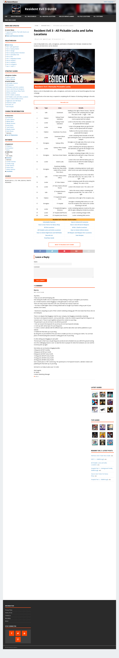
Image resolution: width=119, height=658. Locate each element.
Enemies (8, 158)
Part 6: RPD (9, 56)
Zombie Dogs (10, 163)
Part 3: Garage (10, 51)
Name (35, 262)
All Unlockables (30, 16)
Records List (64, 102)
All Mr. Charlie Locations (79, 227)
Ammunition (9, 148)
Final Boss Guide (10, 20)
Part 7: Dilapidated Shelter (13, 58)
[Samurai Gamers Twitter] (18, 633)
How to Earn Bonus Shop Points (15, 91)
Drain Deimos (10, 165)
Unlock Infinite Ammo (66, 16)
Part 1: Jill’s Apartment (12, 47)
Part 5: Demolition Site (12, 54)
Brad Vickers (9, 125)
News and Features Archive (14, 36)
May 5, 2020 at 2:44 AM (39, 292)
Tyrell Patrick (10, 127)
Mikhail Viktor (10, 121)
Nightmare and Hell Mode (13, 101)
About (6, 621)
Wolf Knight (48, 39)
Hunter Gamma (10, 169)
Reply (37, 376)
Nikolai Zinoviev (10, 123)
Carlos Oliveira (10, 119)
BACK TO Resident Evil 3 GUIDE (64, 244)
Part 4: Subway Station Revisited (15, 53)
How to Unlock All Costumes (79, 222)
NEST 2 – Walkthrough (97, 459)
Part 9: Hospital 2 (11, 62)
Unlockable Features (49, 222)
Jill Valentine (9, 117)
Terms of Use (8, 612)
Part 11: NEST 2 (10, 66)
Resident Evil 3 (57, 39)
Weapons (9, 146)
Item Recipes (79, 235)
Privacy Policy (8, 610)
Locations (9, 171)
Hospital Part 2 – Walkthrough (99, 479)
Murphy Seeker (10, 129)
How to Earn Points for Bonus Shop (49, 225)
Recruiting (7, 618)
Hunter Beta (9, 167)
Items (8, 150)
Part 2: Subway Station (12, 49)
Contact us (8, 615)
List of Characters (12, 135)
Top (6, 16)
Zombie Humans (11, 161)
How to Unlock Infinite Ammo (80, 230)
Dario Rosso (9, 131)
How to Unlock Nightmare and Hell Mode (49, 233)
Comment (37, 267)
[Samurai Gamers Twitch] (18, 639)
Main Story (9, 45)
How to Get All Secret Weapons (79, 225)
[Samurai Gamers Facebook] (11, 633)
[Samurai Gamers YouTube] (24, 633)
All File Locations (84, 16)
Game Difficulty (10, 79)
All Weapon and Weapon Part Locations (80, 233)
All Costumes (98, 16)
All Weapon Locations (47, 16)
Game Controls (10, 77)
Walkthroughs (16, 16)
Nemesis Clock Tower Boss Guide (100, 455)
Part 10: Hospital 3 (11, 64)
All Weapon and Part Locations (15, 87)
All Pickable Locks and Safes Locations (49, 230)
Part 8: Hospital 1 (11, 60)
